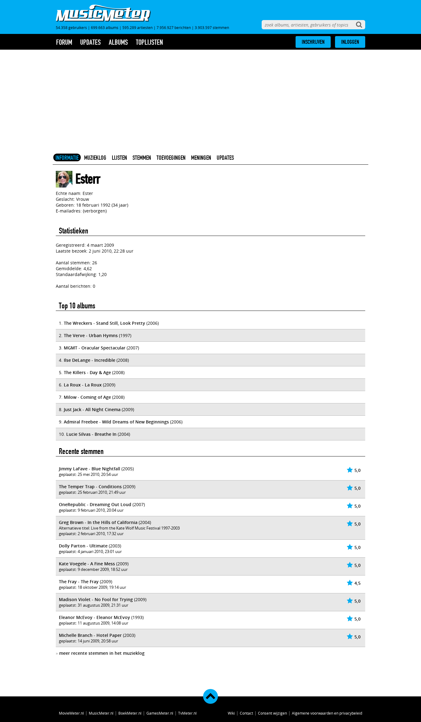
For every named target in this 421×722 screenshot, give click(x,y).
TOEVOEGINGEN (171, 157)
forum (64, 42)
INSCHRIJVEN (313, 42)
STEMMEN (142, 157)
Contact (246, 713)
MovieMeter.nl (71, 713)
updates (90, 42)
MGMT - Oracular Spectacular (94, 348)
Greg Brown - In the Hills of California (98, 522)
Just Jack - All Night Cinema (92, 409)
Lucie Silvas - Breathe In (91, 434)
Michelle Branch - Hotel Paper (90, 635)
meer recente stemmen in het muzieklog (102, 653)
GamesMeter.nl (159, 713)
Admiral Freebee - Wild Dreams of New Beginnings (116, 422)
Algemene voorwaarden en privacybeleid (327, 713)
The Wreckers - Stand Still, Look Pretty (104, 323)
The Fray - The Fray (79, 581)
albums (118, 42)
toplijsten (149, 42)
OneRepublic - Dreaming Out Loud (95, 504)
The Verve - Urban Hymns (91, 335)
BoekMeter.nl (129, 713)
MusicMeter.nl (101, 713)
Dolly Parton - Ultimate (83, 546)
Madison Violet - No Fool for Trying (96, 599)
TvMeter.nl (187, 713)
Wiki (231, 713)
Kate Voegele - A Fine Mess (87, 564)
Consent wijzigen (272, 713)
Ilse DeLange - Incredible (89, 360)
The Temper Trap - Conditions (90, 486)
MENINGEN (201, 157)
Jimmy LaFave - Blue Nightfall (89, 469)
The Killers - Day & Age (87, 372)
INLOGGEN (350, 42)
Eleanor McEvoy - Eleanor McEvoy (94, 617)
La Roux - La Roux (83, 385)
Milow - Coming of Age (87, 397)
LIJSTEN (119, 157)
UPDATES (225, 157)
